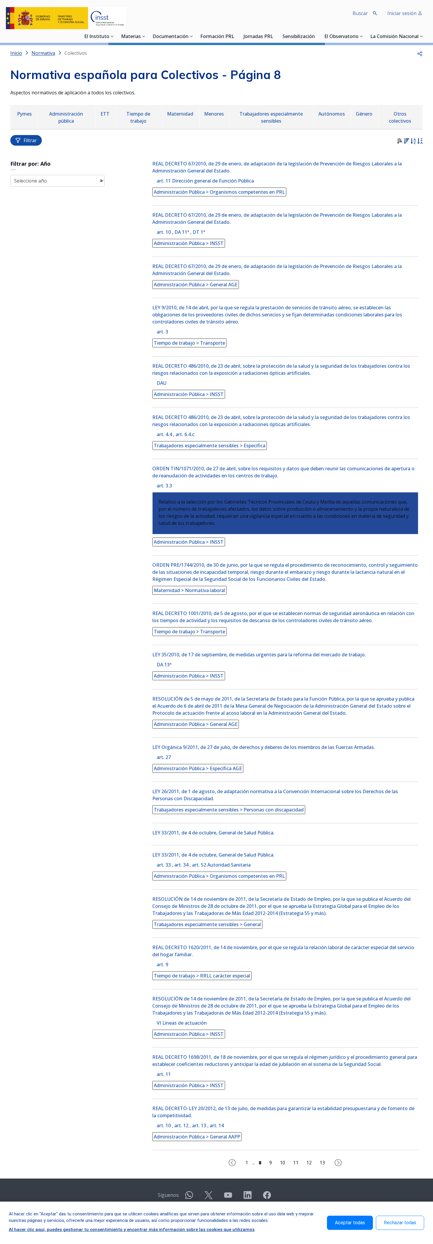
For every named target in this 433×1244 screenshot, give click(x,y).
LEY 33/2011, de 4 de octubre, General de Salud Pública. (213, 832)
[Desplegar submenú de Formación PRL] (236, 36)
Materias (131, 37)
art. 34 (181, 865)
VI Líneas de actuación (182, 1023)
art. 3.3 (164, 485)
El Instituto (96, 37)
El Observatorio (341, 37)
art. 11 (164, 1074)
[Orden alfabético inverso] (420, 142)
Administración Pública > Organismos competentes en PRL (219, 192)
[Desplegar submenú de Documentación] (191, 36)
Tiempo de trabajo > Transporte (189, 343)
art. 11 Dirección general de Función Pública (205, 181)
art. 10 (164, 232)
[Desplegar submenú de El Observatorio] (361, 36)
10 (282, 1162)
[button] (420, 53)
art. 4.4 (164, 434)
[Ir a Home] (66, 18)
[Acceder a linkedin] (247, 1197)
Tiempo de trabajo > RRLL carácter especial (202, 975)
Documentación (171, 37)
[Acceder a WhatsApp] (189, 1197)
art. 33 (164, 865)
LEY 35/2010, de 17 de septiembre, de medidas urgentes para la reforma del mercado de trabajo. (259, 654)
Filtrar (30, 140)
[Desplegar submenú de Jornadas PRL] (275, 36)
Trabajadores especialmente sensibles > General (207, 924)
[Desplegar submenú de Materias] (144, 36)
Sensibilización (298, 37)
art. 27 (164, 757)
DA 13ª (164, 664)
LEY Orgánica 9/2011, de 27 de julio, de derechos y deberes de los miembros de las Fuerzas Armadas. (263, 747)
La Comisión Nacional (394, 37)
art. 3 (162, 331)
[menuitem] (25, 114)
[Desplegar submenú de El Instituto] (112, 36)
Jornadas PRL (258, 37)
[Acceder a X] (208, 1197)
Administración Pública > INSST (189, 243)
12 (309, 1162)
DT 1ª (199, 232)
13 (322, 1162)
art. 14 (217, 1125)
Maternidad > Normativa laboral (189, 590)
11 (295, 1162)
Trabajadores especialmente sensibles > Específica (209, 445)
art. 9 (162, 964)
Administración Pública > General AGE (195, 284)
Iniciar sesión (402, 13)
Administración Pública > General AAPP (197, 1136)
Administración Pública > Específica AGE (198, 768)
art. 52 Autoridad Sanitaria (221, 865)
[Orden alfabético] (413, 142)
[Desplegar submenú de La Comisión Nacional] (421, 36)
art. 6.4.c (185, 434)
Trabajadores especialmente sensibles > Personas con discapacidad (229, 809)
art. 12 (181, 1125)
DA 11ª (181, 232)
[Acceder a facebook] (267, 1197)
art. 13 (199, 1125)
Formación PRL (217, 37)
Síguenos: (168, 1195)
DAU (161, 383)
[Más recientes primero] (406, 142)
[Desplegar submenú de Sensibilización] (316, 36)
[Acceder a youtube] (228, 1197)
